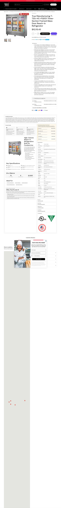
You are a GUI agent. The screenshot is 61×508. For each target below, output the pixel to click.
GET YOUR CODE (38, 259)
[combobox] (32, 256)
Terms (40, 265)
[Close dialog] (46, 241)
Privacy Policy (37, 265)
